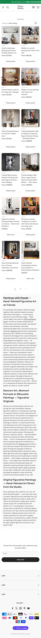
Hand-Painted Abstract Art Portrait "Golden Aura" (10, 133)
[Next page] (26, 289)
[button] (3, 7)
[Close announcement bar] (39, 1)
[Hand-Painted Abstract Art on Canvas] (11, 250)
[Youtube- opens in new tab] (28, 608)
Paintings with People (15, 297)
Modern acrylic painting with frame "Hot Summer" (30, 92)
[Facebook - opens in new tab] (12, 608)
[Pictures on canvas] (30, 206)
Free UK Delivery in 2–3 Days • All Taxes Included (23, 2)
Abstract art (15, 331)
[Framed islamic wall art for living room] (11, 77)
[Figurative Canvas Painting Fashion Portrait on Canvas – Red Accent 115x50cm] (11, 206)
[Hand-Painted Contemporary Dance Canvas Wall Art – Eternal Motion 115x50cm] (30, 250)
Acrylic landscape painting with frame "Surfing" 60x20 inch (9, 50)
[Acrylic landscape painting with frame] (11, 35)
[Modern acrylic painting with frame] (30, 77)
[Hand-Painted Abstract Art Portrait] (11, 118)
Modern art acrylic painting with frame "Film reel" (30, 50)
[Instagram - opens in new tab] (20, 608)
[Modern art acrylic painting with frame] (30, 35)
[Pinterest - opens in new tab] (24, 608)
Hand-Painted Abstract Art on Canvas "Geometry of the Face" (10, 265)
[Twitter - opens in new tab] (16, 608)
